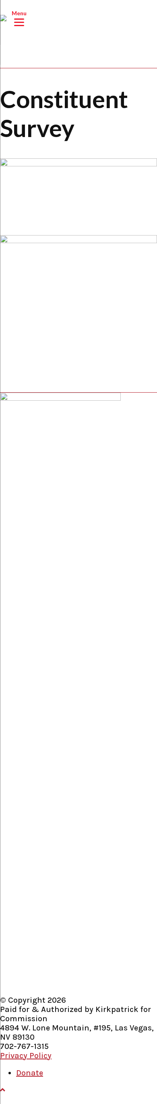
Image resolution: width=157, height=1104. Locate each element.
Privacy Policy (26, 1055)
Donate (29, 1072)
